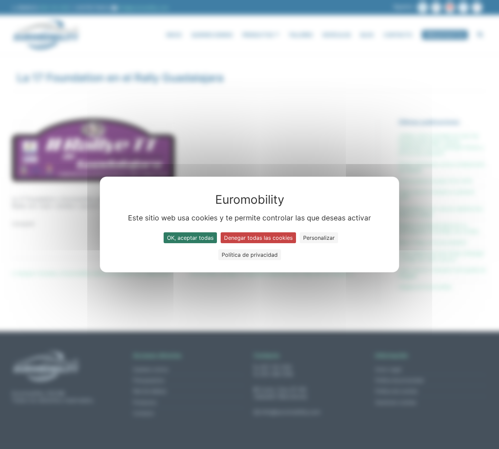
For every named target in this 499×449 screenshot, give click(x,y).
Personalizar (319, 237)
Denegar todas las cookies (258, 237)
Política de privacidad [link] (250, 254)
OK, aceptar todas (190, 237)
